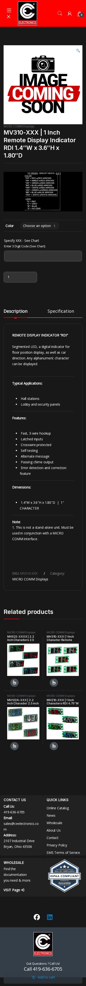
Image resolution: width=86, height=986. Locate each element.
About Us (54, 830)
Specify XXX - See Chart (21, 240)
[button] (78, 50)
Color (9, 225)
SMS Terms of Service (63, 852)
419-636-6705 (14, 812)
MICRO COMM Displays (19, 126)
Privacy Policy (57, 845)
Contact (53, 837)
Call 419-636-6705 (43, 969)
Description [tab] (15, 311)
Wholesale (54, 823)
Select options (13, 683)
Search (59, 13)
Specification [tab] (61, 311)
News (51, 815)
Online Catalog (58, 808)
